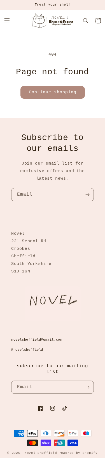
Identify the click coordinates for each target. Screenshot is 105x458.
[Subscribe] (87, 194)
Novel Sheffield (41, 453)
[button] (7, 21)
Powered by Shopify (78, 453)
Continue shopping (52, 92)
